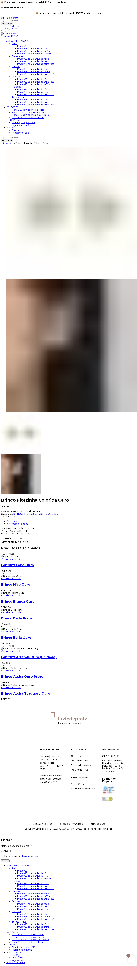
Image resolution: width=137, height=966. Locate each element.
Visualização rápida (11, 559)
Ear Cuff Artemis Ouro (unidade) (29, 657)
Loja (11, 143)
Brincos (16, 66)
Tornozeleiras (19, 97)
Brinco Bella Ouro (16, 638)
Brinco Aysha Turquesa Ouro (25, 693)
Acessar (5, 861)
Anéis (14, 43)
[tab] (71, 521)
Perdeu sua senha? (28, 856)
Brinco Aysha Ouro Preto (22, 676)
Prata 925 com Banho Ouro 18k (41, 514)
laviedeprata (73, 719)
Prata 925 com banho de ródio (33, 48)
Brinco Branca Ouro (18, 601)
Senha (5, 851)
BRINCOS (18, 514)
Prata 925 (22, 46)
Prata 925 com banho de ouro (33, 61)
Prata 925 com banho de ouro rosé (35, 64)
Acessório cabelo (20, 133)
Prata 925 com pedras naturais (28, 117)
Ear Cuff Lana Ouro (17, 565)
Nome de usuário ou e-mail (16, 846)
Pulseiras (16, 87)
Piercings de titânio (22, 125)
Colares (16, 76)
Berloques (17, 56)
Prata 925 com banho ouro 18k (33, 51)
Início (4, 143)
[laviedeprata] (53, 714)
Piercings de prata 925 (23, 122)
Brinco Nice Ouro (15, 584)
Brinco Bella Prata (16, 618)
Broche (16, 130)
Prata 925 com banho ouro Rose (34, 53)
